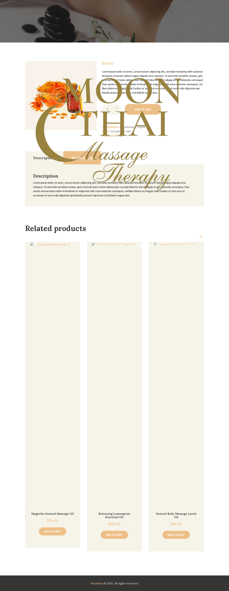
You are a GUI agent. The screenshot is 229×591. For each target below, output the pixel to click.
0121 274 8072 (185, 245)
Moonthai (97, 583)
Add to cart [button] (52, 531)
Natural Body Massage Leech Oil (176, 515)
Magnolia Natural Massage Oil (52, 513)
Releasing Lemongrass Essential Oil (114, 515)
